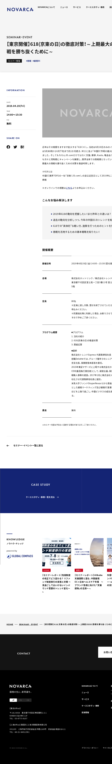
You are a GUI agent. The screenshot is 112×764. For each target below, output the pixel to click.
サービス (77, 7)
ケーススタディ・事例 (95, 7)
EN (20, 700)
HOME (10, 624)
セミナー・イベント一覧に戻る (28, 445)
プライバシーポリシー (90, 748)
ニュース (64, 7)
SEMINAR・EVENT (28, 624)
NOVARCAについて (46, 7)
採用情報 (85, 712)
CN (28, 700)
